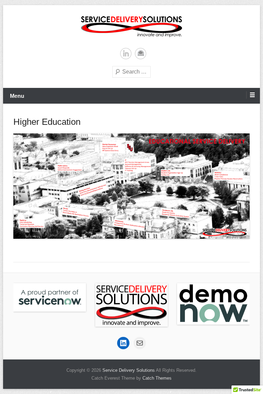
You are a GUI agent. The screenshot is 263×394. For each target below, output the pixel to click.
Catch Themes (157, 378)
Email (140, 53)
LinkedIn (126, 53)
